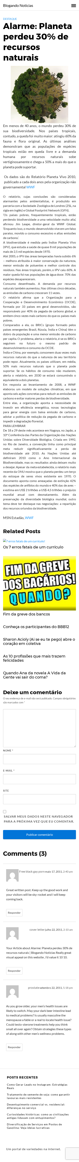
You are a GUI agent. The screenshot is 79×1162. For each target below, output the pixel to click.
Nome (8, 750)
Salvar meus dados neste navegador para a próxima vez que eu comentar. (39, 819)
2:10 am (68, 929)
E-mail (9, 770)
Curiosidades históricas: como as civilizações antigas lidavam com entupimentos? (38, 1116)
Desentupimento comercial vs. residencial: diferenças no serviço (36, 1106)
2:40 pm (68, 871)
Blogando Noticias (18, 5)
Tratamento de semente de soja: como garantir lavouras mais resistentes (38, 1096)
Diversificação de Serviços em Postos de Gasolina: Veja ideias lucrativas (34, 1126)
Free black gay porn (32, 871)
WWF (30, 187)
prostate (33, 987)
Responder (14, 912)
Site (6, 790)
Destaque (10, 18)
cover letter (37, 929)
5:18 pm (68, 987)
